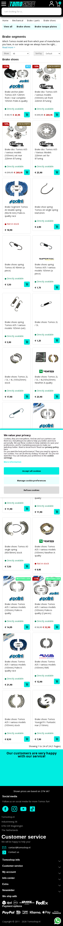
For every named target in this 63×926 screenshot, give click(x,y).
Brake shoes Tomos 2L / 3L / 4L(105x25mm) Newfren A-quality (46, 379)
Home (5, 20)
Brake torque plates (46, 26)
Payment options (12, 906)
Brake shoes (49, 20)
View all (8, 26)
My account (9, 872)
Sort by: (38, 53)
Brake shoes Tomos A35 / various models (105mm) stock (15, 722)
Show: (6, 53)
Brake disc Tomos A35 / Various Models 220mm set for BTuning (46, 154)
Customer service (24, 837)
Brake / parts (33, 20)
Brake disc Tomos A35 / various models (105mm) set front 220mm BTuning (46, 96)
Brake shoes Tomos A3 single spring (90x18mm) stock (16, 549)
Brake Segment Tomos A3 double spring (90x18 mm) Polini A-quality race (16, 211)
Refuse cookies (31, 490)
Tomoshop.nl (33, 921)
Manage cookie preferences (31, 480)
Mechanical (17, 20)
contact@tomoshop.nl (19, 847)
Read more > (8, 47)
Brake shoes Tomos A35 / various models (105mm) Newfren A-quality (45, 551)
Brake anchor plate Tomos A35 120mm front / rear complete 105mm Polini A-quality (16, 96)
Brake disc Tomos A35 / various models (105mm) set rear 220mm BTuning (16, 154)
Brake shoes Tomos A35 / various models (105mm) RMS (45, 664)
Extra (5, 884)
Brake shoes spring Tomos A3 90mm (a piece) (15, 267)
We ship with (9, 896)
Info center (8, 878)
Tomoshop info (11, 859)
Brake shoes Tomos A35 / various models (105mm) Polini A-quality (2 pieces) (45, 609)
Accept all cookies (31, 470)
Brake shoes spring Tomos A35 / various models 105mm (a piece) (45, 269)
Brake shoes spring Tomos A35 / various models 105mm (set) (15, 325)
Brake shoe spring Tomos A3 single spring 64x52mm (46, 209)
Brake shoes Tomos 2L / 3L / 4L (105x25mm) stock (16, 379)
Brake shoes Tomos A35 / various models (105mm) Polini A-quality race (15, 666)
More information (12, 461)
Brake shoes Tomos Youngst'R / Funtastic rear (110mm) (45, 722)
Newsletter (8, 890)
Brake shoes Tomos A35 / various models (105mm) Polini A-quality (15, 609)
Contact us (13, 852)
